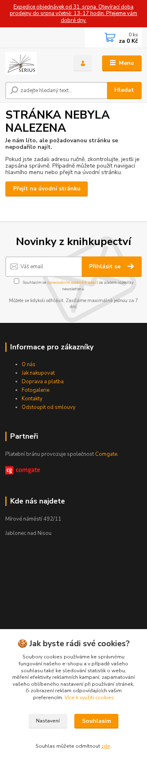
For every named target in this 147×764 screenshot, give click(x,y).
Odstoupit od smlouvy (49, 407)
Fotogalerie (35, 390)
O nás (29, 364)
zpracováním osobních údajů (72, 282)
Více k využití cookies (89, 697)
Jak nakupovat (38, 373)
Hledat (124, 90)
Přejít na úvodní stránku (46, 188)
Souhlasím (96, 721)
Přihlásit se (105, 266)
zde (105, 746)
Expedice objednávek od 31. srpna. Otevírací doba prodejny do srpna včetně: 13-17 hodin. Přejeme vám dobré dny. (73, 13)
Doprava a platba (43, 381)
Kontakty (32, 398)
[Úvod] (33, 63)
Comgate (106, 454)
